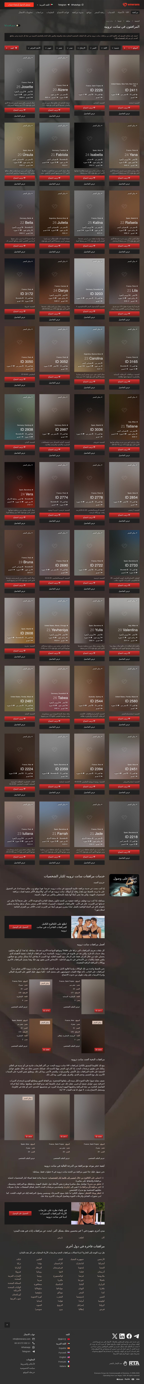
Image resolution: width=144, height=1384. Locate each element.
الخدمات (111, 12)
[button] (44, 4)
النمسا (102, 1267)
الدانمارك (80, 1263)
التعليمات (50, 12)
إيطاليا (81, 1309)
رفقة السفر (99, 12)
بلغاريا (102, 1288)
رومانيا (39, 1272)
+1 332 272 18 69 (22, 1343)
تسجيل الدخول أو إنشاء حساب (19, 4)
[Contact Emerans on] (136, 1336)
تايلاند (18, 1259)
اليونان (81, 1288)
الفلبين (39, 1259)
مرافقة (135, 12)
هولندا (60, 1301)
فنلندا (81, 1272)
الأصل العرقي (35, 47)
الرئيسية (137, 21)
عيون (49, 47)
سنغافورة (38, 1284)
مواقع (89, 12)
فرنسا (119, 21)
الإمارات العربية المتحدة (14, 1277)
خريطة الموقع (29, 1372)
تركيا (19, 1263)
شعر (60, 47)
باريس (60, 1237)
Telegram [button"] (62, 4)
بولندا (40, 1263)
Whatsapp (25, 1347)
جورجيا (81, 1280)
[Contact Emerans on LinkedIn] (122, 1336)
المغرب (59, 1297)
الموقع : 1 (134, 47)
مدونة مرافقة (77, 12)
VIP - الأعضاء (123, 12)
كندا (103, 1292)
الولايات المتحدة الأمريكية (14, 1288)
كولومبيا (101, 1301)
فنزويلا (18, 1272)
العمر (94, 47)
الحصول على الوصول (20, 927)
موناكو (60, 1292)
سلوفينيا (38, 1292)
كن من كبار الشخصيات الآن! (123, 38)
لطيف (81, 1237)
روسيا (39, 1276)
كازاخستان (58, 1263)
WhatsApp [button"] (76, 4)
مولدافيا (59, 1288)
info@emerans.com (21, 1339)
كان (103, 1237)
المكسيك (59, 1284)
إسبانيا (39, 1301)
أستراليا (101, 1263)
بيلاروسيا (101, 1276)
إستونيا (81, 1267)
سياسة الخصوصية (27, 1368)
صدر (71, 47)
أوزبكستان (16, 1294)
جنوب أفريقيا (15, 1299)
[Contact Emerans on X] (115, 1336)
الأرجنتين (101, 1259)
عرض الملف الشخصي (71, 1006)
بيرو (61, 1309)
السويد (39, 1305)
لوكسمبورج (58, 1276)
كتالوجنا (67, 1187)
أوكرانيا (18, 1267)
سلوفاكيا (38, 1288)
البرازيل (101, 1284)
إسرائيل (80, 1305)
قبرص (102, 1309)
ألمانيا (81, 1284)
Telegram (26, 1351)
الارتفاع (82, 47)
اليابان (60, 1259)
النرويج (60, 1305)
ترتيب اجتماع (123, 107)
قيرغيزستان (58, 1267)
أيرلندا (81, 1301)
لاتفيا (61, 1272)
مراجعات (39, 12)
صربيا (39, 1280)
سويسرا (38, 1309)
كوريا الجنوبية (36, 1297)
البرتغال (38, 1267)
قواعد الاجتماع (63, 12)
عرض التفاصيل (124, 80)
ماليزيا (60, 1280)
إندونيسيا (80, 1297)
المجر (81, 1292)
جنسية (116, 47)
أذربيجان (101, 1272)
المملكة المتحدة (14, 1283)
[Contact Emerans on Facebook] (129, 1336)
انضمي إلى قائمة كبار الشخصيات (62, 1178)
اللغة (105, 47)
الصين (102, 1297)
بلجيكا (102, 1280)
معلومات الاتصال (26, 12)
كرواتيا (102, 1305)
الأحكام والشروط (27, 1364)
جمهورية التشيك (77, 1259)
